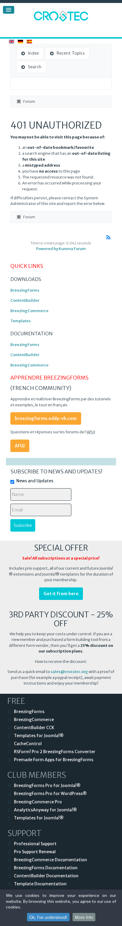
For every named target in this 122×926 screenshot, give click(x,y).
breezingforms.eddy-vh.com (46, 418)
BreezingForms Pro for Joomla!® (47, 785)
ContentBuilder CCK (34, 727)
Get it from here (61, 593)
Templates (20, 320)
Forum (29, 101)
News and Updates (34, 480)
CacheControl (28, 743)
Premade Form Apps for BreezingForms (53, 759)
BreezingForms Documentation (46, 867)
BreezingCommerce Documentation (50, 859)
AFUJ (20, 445)
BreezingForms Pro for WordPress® (50, 793)
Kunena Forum (72, 248)
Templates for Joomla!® (39, 735)
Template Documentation (40, 884)
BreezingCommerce (29, 310)
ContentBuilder (24, 300)
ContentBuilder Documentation (46, 875)
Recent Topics (71, 53)
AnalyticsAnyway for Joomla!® (45, 810)
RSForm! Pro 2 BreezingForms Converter (54, 751)
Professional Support (35, 843)
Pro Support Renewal (35, 851)
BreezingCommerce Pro (38, 802)
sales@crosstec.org (69, 671)
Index (33, 53)
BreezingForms (24, 290)
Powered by (47, 248)
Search (34, 66)
